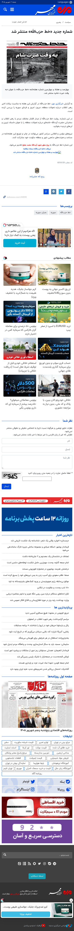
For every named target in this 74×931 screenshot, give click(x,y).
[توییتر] (39, 864)
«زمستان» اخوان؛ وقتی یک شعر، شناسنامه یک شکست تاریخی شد (40, 541)
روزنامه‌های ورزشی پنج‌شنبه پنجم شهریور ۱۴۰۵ (47, 730)
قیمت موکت (40, 748)
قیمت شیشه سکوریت (23, 742)
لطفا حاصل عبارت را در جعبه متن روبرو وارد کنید (50, 473)
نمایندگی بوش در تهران (15, 763)
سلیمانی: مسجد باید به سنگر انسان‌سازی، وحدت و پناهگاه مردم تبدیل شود (36, 644)
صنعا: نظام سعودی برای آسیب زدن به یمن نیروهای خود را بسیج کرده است (36, 575)
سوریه (53, 212)
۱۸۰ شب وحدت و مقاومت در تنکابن (53, 587)
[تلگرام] (54, 864)
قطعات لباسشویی (13, 758)
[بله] (49, 864)
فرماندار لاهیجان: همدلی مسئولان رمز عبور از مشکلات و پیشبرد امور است (36, 650)
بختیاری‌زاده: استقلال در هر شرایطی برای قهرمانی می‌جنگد (44, 638)
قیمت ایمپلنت (35, 758)
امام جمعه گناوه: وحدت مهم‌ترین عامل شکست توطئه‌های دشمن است (38, 562)
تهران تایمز (7, 768)
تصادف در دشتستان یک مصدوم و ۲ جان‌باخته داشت (45, 556)
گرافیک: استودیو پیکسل (33, 925)
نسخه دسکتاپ (37, 876)
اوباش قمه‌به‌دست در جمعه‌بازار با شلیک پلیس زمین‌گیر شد (43, 657)
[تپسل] (4, 225)
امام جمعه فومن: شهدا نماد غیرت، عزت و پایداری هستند (44, 663)
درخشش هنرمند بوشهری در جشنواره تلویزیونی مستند (45, 569)
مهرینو (19, 768)
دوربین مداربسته (41, 753)
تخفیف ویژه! (26, 914)
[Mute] (46, 244)
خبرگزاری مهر (58, 103)
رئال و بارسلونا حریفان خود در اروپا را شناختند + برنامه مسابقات (41, 625)
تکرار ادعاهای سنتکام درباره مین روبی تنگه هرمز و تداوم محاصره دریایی (37, 594)
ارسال (6, 486)
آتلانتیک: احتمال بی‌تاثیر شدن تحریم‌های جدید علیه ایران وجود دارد (39, 669)
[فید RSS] (29, 864)
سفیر (6, 742)
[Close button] (71, 900)
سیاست (68, 22)
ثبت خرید (20, 243)
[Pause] (41, 244)
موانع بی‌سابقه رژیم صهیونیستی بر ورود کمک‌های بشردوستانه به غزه (39, 581)
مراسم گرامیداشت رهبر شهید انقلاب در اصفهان (48, 619)
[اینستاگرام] (44, 864)
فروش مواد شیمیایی (59, 758)
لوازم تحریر (43, 742)
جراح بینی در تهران (62, 742)
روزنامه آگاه (37, 773)
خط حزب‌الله (65, 212)
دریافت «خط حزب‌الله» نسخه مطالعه (37, 148)
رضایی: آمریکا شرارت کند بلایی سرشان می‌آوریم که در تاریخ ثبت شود (39, 632)
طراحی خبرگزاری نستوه (57, 925)
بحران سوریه (41, 212)
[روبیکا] (34, 864)
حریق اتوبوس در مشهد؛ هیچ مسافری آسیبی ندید (47, 613)
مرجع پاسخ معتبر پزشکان (16, 753)
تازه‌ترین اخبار (64, 535)
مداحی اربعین (63, 753)
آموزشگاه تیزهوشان (60, 763)
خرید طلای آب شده (61, 748)
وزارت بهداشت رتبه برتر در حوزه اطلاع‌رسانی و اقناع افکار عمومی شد (39, 600)
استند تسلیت (10, 748)
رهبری (58, 22)
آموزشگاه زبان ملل (63, 768)
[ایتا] (19, 864)
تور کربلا (25, 748)
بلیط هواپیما (38, 763)
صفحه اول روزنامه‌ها (60, 676)
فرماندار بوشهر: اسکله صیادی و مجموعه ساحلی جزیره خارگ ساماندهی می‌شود (38, 548)
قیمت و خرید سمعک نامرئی (38, 768)
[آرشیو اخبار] (24, 864)
